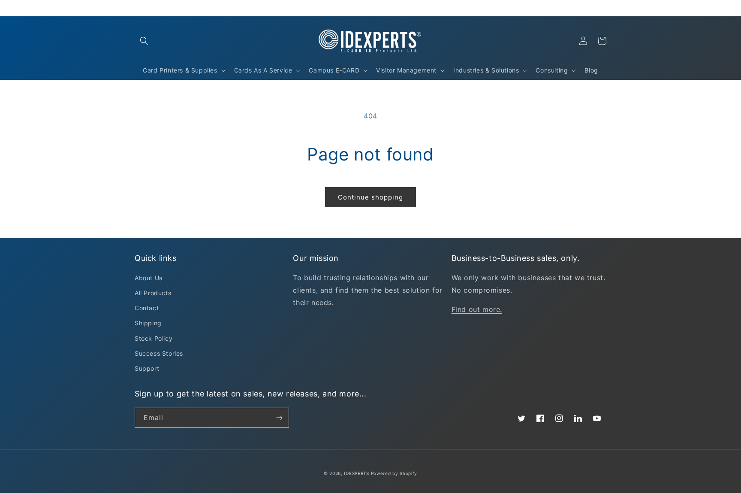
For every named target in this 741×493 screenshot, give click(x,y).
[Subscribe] (279, 418)
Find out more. (477, 309)
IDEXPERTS (356, 473)
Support (147, 368)
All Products (153, 292)
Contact (147, 308)
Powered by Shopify (394, 473)
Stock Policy (153, 338)
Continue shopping (370, 197)
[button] (144, 40)
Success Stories (159, 353)
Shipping (148, 323)
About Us (149, 277)
